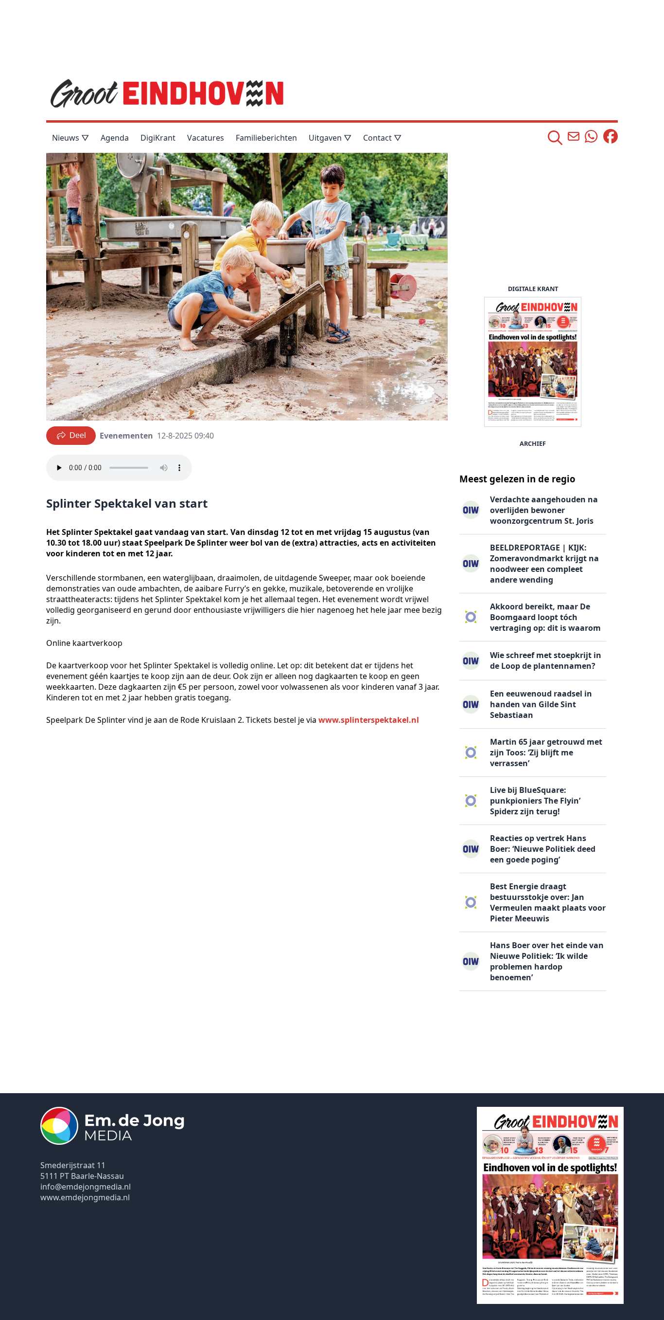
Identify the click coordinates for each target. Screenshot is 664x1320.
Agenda (115, 137)
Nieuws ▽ (70, 137)
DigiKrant (157, 137)
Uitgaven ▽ (330, 137)
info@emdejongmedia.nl (85, 1186)
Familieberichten (266, 137)
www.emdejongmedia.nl (85, 1197)
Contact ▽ (382, 137)
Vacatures (205, 137)
